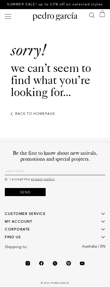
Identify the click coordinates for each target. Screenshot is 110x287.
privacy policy (43, 179)
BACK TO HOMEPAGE (35, 114)
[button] (9, 16)
